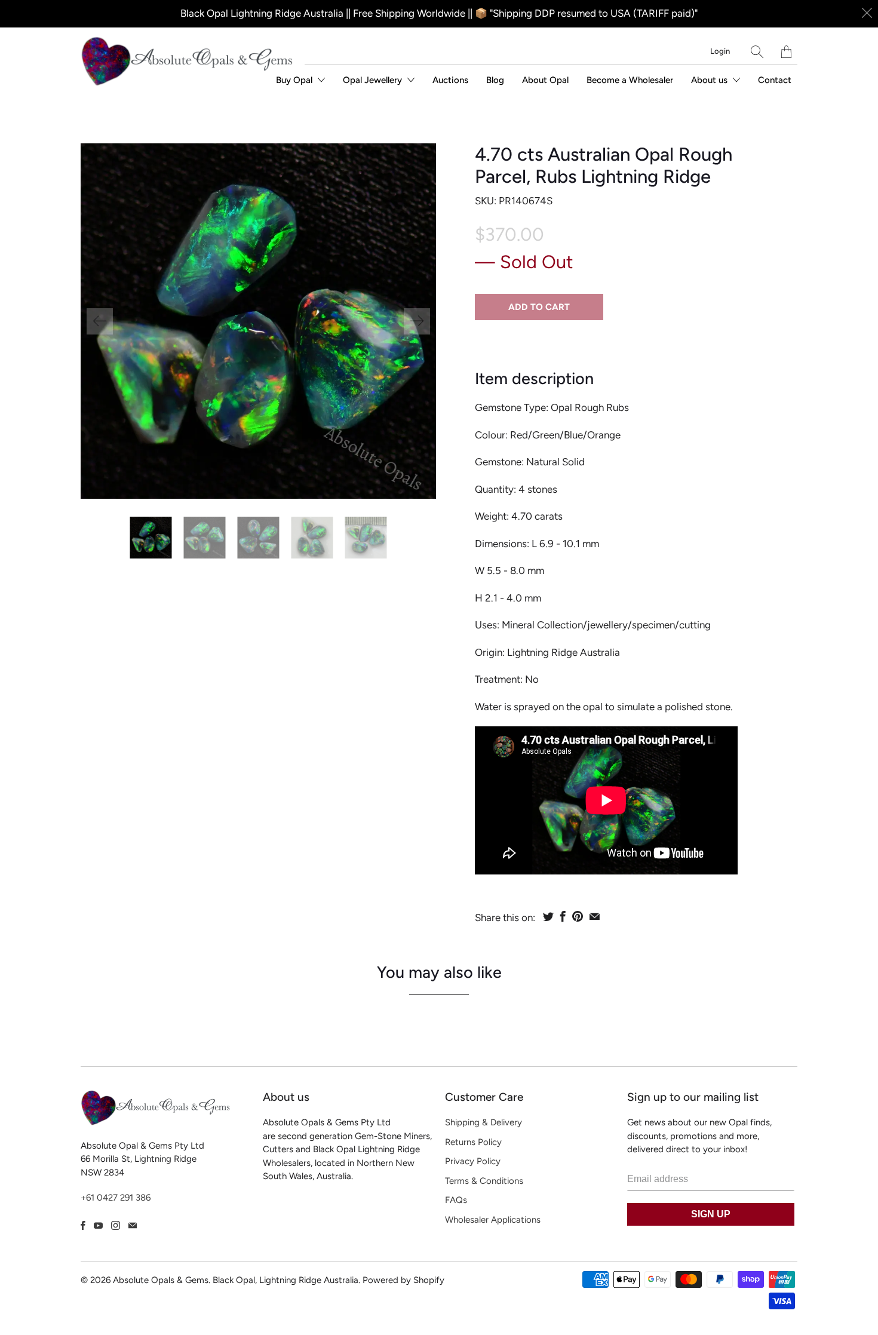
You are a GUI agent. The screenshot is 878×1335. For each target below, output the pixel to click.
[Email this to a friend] (594, 916)
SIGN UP (710, 1214)
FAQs (456, 1200)
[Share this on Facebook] (562, 916)
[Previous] (100, 321)
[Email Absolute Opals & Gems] (132, 1225)
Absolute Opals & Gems (160, 1280)
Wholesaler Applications (493, 1219)
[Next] (417, 321)
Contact (774, 80)
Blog (495, 80)
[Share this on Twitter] (548, 916)
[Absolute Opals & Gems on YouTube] (98, 1225)
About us (710, 80)
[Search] (757, 51)
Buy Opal (295, 80)
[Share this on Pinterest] (577, 916)
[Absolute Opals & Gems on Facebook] (83, 1225)
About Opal (545, 80)
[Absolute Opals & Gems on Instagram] (115, 1225)
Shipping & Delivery (483, 1122)
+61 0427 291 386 (116, 1197)
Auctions (450, 80)
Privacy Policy (473, 1161)
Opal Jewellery (373, 80)
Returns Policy (473, 1142)
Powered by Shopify (403, 1280)
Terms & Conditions (484, 1181)
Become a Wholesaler (630, 80)
